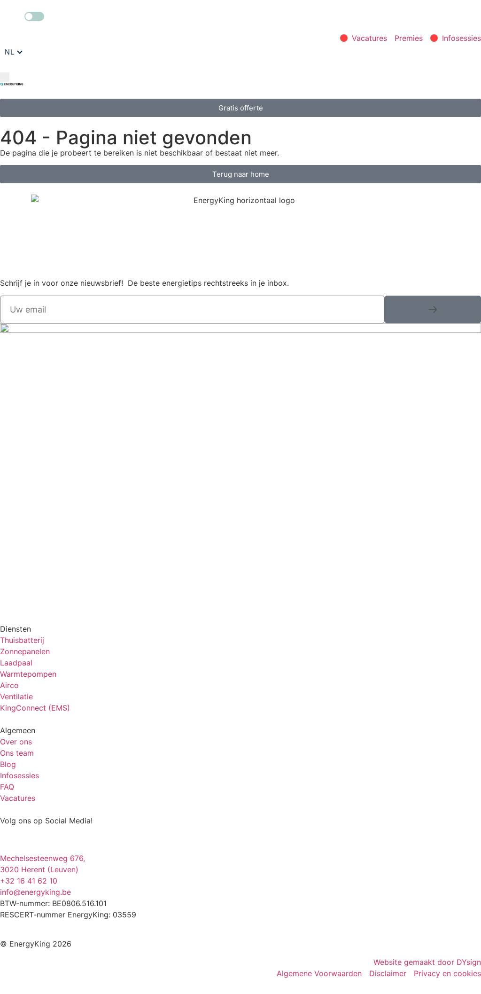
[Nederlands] (13, 52)
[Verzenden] (433, 309)
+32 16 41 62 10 (28, 880)
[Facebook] (37, 838)
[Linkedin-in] (63, 838)
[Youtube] (115, 838)
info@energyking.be (35, 892)
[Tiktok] (89, 838)
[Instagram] (11, 838)
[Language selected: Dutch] (13, 52)
